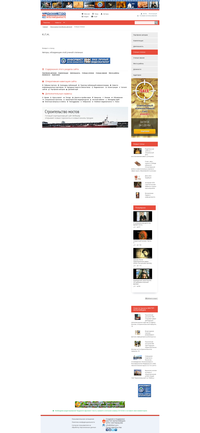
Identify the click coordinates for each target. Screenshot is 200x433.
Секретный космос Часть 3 (142, 241)
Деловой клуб (73, 89)
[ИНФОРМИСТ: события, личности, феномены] (85, 61)
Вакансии (97, 97)
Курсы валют (57, 97)
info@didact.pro (112, 425)
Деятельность (75, 73)
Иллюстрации (113, 87)
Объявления (118, 97)
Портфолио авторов (49, 73)
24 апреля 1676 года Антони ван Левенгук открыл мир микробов (150, 185)
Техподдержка (74, 102)
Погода (68, 97)
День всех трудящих (148, 177)
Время (46, 97)
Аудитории (56, 75)
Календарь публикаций (68, 85)
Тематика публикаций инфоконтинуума (94, 85)
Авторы (106, 14)
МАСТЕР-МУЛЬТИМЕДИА (115, 421)
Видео (86, 16)
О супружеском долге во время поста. (142, 223)
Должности (46, 75)
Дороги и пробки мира (82, 97)
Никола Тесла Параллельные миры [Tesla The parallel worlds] (142, 260)
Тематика (46, 23)
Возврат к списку (48, 48)
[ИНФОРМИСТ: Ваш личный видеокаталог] (144, 390)
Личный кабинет (98, 100)
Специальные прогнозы (53, 100)
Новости (58, 23)
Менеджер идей (113, 100)
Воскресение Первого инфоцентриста (150, 195)
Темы (96, 14)
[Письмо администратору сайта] (103, 425)
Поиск (117, 102)
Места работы (114, 73)
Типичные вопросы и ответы (55, 102)
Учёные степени (88, 73)
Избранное (87, 102)
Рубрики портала (50, 85)
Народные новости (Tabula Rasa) (78, 87)
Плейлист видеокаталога (103, 102)
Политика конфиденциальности (83, 422)
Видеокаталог (99, 87)
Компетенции (63, 73)
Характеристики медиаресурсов (77, 100)
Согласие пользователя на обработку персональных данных (84, 426)
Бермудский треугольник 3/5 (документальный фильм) (142, 281)
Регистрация (153, 14)
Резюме (107, 97)
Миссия (87, 14)
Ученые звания (101, 73)
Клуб (95, 16)
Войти (145, 14)
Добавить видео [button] (152, 298)
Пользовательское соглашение (83, 419)
